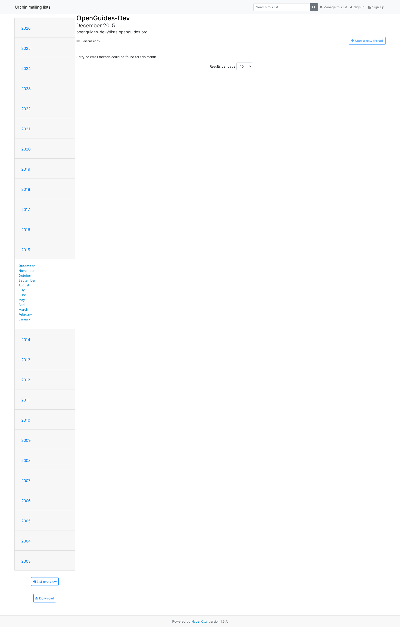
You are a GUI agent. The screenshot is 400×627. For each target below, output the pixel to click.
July (22, 290)
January (25, 319)
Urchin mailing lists (32, 7)
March (23, 309)
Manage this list (334, 7)
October (25, 275)
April (22, 305)
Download (46, 598)
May (22, 300)
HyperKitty (199, 621)
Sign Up (377, 7)
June (22, 295)
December (27, 266)
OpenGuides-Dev (103, 18)
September (27, 280)
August (24, 285)
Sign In (358, 7)
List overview (46, 581)
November (26, 271)
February (25, 314)
